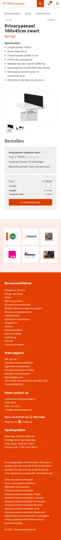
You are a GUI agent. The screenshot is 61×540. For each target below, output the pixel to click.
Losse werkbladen (14, 344)
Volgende (51, 20)
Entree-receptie (13, 333)
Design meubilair (14, 293)
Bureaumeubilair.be (13, 13)
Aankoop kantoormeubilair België (23, 494)
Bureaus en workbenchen (18, 312)
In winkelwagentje (30, 202)
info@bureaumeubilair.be (18, 409)
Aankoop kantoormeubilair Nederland (25, 512)
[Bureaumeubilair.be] (13, 3)
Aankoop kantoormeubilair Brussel (23, 504)
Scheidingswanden (42, 13)
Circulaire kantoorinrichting (19, 370)
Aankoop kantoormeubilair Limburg (24, 497)
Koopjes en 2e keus (15, 290)
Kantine (9, 326)
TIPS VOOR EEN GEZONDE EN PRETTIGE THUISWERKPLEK (26, 382)
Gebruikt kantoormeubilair (19, 479)
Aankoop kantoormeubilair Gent (22, 508)
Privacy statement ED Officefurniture (24, 519)
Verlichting (10, 337)
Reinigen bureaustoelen (17, 373)
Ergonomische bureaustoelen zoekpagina (27, 515)
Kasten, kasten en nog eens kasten (23, 308)
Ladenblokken (12, 315)
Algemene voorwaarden (17, 366)
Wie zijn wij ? (11, 359)
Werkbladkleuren (14, 377)
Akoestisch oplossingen (17, 319)
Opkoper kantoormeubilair (19, 362)
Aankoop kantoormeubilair (19, 490)
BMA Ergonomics (14, 301)
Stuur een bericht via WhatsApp (25, 417)
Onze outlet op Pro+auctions (20, 483)
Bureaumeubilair (14, 523)
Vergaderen (11, 322)
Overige (28, 13)
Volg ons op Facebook (18, 421)
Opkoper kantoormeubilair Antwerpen (25, 501)
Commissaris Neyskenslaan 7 (20, 399)
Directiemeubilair (14, 330)
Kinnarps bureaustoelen (17, 304)
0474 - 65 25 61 (12, 406)
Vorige (8, 20)
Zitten (8, 297)
